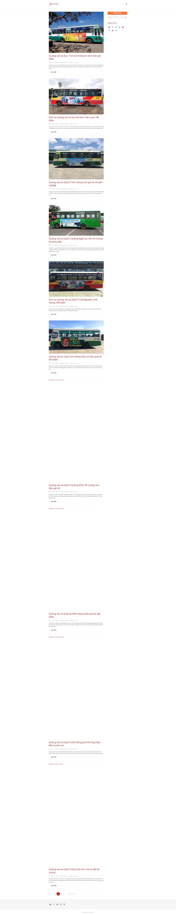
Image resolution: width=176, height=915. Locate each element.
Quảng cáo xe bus (66, 62)
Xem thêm (53, 72)
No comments (75, 62)
